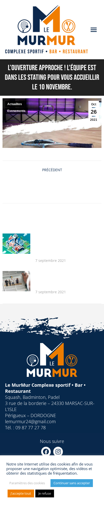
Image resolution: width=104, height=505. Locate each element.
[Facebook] (46, 451)
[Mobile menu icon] (93, 30)
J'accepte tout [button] (21, 493)
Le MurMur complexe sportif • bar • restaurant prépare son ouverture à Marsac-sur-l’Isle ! (67, 279)
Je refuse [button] (44, 493)
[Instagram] (58, 451)
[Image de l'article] (16, 244)
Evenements (16, 111)
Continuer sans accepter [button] (72, 483)
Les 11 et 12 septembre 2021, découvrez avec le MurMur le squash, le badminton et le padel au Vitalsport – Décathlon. (66, 244)
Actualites (14, 104)
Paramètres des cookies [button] (27, 483)
